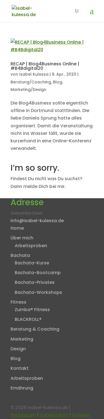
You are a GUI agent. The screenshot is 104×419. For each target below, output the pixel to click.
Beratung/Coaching (31, 82)
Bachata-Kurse (32, 263)
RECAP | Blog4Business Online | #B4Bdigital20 (45, 66)
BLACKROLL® (28, 319)
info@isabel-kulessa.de (37, 220)
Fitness (18, 302)
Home (17, 228)
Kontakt (20, 368)
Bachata (20, 255)
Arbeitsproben (31, 245)
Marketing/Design (28, 89)
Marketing (22, 339)
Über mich (22, 238)
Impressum (23, 415)
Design (18, 349)
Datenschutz (54, 415)
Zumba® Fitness (32, 309)
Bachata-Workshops (38, 292)
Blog (57, 82)
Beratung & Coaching (35, 329)
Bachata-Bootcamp (38, 272)
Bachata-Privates (35, 282)
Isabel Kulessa (34, 74)
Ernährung (22, 388)
